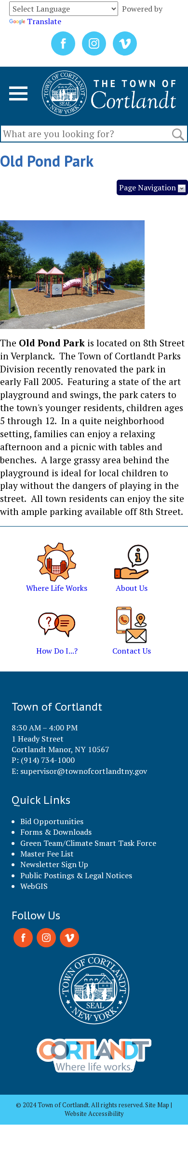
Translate (44, 21)
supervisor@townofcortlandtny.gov (83, 771)
